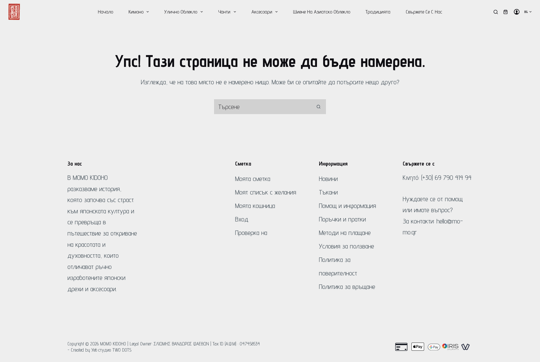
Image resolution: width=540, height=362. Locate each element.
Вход (241, 219)
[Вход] (516, 12)
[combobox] (262, 106)
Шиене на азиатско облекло (321, 12)
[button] (528, 12)
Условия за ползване (346, 246)
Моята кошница (255, 206)
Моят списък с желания (265, 192)
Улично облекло (180, 12)
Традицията (378, 12)
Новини (328, 179)
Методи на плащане (345, 232)
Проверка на (251, 232)
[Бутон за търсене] (318, 106)
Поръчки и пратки (342, 219)
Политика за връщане (347, 286)
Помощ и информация (347, 206)
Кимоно (136, 12)
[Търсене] (496, 12)
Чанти (224, 12)
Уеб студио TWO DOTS (111, 350)
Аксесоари (261, 12)
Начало (105, 12)
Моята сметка (252, 179)
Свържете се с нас (424, 12)
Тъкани (328, 192)
